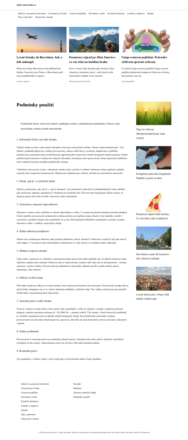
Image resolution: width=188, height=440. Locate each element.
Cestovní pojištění (77, 13)
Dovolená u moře (97, 13)
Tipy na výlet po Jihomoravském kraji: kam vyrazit (150, 133)
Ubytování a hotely (44, 17)
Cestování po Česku (57, 13)
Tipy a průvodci (25, 17)
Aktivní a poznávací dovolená (32, 13)
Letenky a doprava (136, 13)
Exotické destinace (116, 13)
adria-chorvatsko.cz (26, 5)
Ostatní (150, 13)
